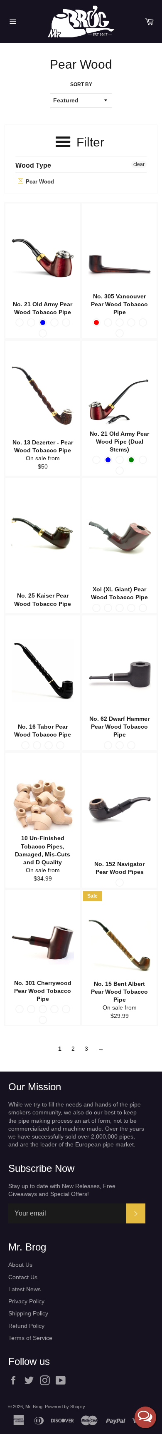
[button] (145, 1417)
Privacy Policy (26, 1301)
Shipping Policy (28, 1313)
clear (139, 164)
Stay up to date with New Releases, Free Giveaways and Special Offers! (61, 1190)
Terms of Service (30, 1338)
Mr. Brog (33, 1406)
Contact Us (22, 1277)
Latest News (24, 1289)
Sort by (81, 84)
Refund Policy (26, 1325)
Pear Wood (39, 182)
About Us (20, 1264)
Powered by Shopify (65, 1406)
